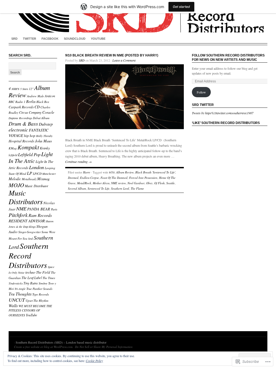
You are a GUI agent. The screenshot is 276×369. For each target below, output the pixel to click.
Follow (201, 92)
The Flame (137, 188)
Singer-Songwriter (29, 232)
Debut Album (41, 118)
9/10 (112, 172)
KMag (13, 148)
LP (29, 173)
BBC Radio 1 (17, 102)
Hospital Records (21, 141)
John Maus (43, 140)
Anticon (50, 96)
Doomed (73, 178)
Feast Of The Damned (114, 178)
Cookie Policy (94, 360)
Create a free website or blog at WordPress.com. (43, 347)
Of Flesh (159, 183)
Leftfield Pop (29, 154)
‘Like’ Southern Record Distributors (226, 123)
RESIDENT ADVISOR (27, 220)
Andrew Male (35, 96)
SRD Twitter (203, 105)
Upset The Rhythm (37, 300)
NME (21, 208)
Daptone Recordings (20, 118)
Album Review (125, 172)
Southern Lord (120, 188)
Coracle (48, 112)
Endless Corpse (89, 178)
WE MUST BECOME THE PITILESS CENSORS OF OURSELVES (30, 310)
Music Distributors (26, 197)
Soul (30, 238)
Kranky (45, 148)
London (36, 167)
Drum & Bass (23, 123)
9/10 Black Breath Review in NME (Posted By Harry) (111, 55)
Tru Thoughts (20, 294)
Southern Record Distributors (29, 255)
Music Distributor (36, 186)
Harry (86, 172)
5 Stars (24, 89)
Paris (54, 209)
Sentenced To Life (98, 188)
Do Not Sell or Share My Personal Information (104, 347)
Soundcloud (74, 38)
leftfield (13, 155)
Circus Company (30, 112)
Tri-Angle (20, 289)
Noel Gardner (135, 183)
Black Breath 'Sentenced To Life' (155, 172)
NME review (118, 183)
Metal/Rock (84, 183)
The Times (49, 278)
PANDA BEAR (38, 209)
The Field (43, 272)
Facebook (50, 38)
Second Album (77, 188)
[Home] (138, 16)
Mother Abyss (101, 183)
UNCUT (17, 299)
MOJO (16, 185)
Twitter (29, 38)
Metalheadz (29, 179)
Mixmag (43, 178)
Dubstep (46, 124)
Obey (149, 183)
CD (37, 106)
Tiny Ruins (30, 283)
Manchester (49, 174)
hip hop (29, 135)
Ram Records (40, 215)
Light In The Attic (31, 157)
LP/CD (37, 174)
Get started (181, 7)
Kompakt (28, 147)
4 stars (14, 88)
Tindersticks (16, 283)
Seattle (170, 183)
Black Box (42, 102)
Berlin (31, 101)
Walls (13, 305)
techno (30, 272)
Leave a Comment (124, 60)
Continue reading (78, 161)
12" (31, 89)
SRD (14, 38)
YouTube (98, 38)
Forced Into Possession (143, 178)
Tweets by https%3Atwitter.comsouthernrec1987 (222, 113)
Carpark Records (21, 107)
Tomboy (43, 283)
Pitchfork (18, 214)
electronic (18, 129)
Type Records (40, 294)
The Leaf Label (32, 278)
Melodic (15, 178)
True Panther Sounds (39, 289)
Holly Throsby (44, 136)
